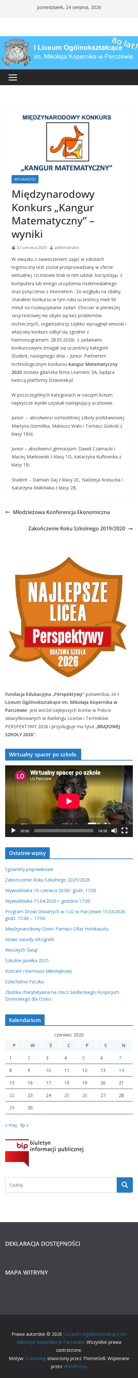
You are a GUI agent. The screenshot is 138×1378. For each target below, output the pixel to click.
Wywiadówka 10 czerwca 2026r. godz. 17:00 (50, 890)
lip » (25, 1125)
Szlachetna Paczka (24, 982)
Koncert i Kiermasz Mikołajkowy (38, 971)
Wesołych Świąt (21, 950)
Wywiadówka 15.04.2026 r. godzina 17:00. (48, 901)
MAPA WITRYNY (26, 1272)
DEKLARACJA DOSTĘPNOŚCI (42, 1243)
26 (84, 1095)
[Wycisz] (114, 830)
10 (48, 1070)
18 (66, 1083)
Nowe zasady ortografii (29, 939)
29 (11, 1108)
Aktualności (25, 179)
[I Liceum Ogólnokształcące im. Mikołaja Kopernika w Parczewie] (69, 40)
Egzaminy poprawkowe (29, 869)
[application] (69, 801)
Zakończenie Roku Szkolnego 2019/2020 (76, 528)
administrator (67, 247)
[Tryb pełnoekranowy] (124, 830)
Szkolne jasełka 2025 (27, 960)
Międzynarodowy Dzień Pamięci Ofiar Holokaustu (56, 929)
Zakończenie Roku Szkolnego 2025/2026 (47, 880)
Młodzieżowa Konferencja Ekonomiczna (61, 512)
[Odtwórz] (13, 830)
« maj (11, 1125)
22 (11, 1095)
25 (66, 1095)
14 (121, 1070)
